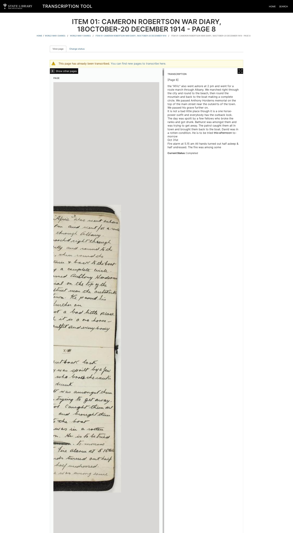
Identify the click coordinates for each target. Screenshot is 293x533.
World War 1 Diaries (80, 36)
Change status (77, 49)
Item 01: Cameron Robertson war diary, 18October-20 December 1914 (130, 36)
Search (283, 6)
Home (272, 6)
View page (59, 49)
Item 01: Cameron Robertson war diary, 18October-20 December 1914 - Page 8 (210, 36)
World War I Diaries (55, 36)
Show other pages (66, 71)
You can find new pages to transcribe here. (138, 63)
